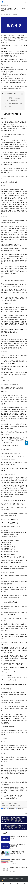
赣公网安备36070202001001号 (9, 880)
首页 (2, 5)
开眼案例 (15, 14)
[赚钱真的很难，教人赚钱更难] (5, 869)
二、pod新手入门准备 (12, 100)
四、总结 (9, 106)
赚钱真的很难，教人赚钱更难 (18, 867)
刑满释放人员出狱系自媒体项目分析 (18, 837)
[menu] (25, 2)
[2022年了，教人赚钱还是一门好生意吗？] (5, 846)
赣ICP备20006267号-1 (21, 880)
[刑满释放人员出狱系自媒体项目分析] (5, 838)
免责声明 (23, 878)
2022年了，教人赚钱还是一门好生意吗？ (18, 845)
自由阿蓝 (15, 878)
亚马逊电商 (11, 808)
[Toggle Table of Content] (22, 94)
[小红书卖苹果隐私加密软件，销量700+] (5, 861)
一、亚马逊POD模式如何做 (13, 98)
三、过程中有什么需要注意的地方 (15, 103)
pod (4, 808)
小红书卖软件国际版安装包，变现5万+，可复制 (18, 852)
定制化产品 (20, 808)
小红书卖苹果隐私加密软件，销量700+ (18, 860)
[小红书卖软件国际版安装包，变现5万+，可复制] (5, 853)
